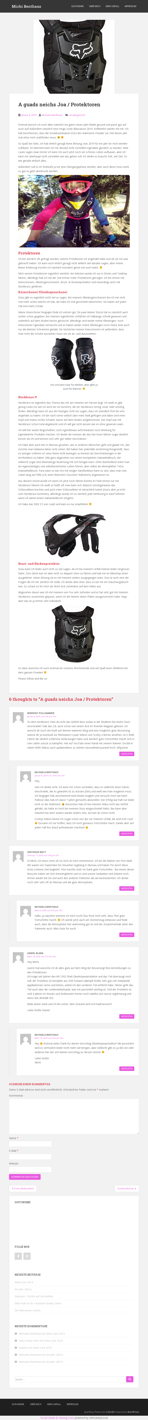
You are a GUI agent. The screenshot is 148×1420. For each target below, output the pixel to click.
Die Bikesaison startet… (28, 1310)
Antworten (126, 754)
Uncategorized (77, 115)
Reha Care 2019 (24, 1282)
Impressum (130, 6)
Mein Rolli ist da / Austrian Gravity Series (38, 1303)
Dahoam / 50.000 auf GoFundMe (34, 1296)
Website (13, 1163)
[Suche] (129, 1379)
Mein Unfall (112, 6)
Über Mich (94, 6)
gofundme (77, 6)
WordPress (133, 1412)
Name (13, 1138)
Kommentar (16, 1095)
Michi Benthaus (26, 6)
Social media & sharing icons (57, 1417)
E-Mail (13, 1150)
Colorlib (110, 1412)
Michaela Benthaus (52, 115)
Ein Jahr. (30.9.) (23, 1289)
